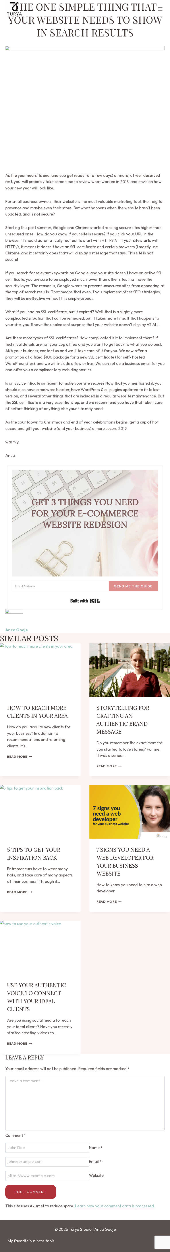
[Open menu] (160, 9)
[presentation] (40, 670)
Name (95, 1147)
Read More (19, 757)
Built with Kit (85, 601)
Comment (15, 1135)
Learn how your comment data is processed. (115, 1205)
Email (95, 1161)
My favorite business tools (31, 1240)
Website (96, 1175)
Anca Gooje (16, 629)
